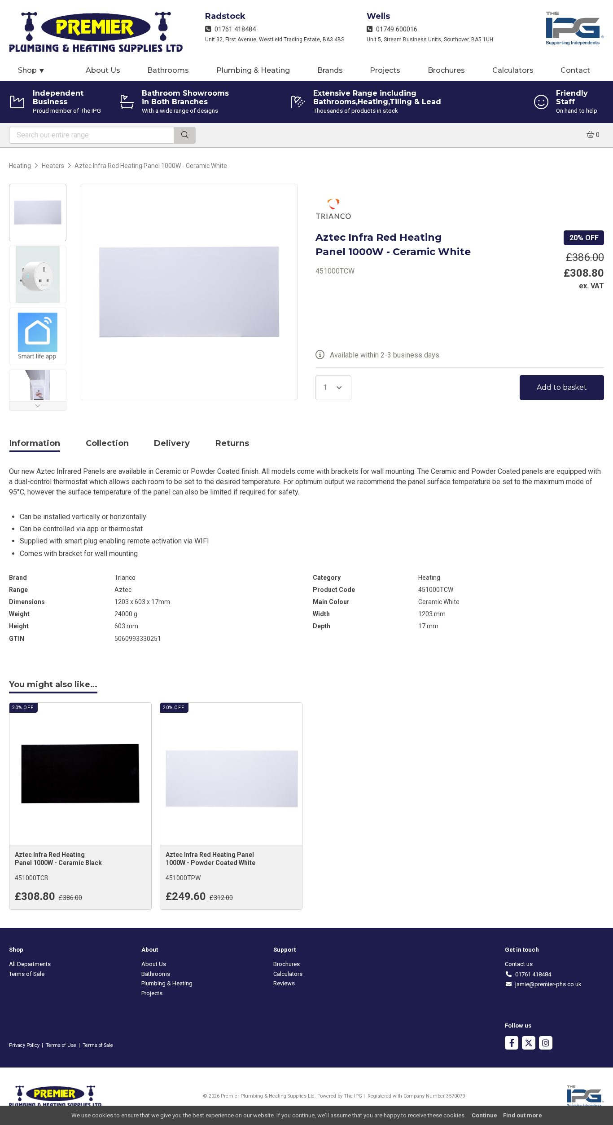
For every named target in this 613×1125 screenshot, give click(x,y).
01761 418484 (233, 29)
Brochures (446, 70)
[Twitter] (528, 1044)
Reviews (284, 983)
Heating (20, 165)
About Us (103, 70)
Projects (385, 70)
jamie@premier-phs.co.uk (547, 984)
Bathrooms (168, 70)
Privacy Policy (24, 1045)
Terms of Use (61, 1045)
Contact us (519, 964)
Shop (31, 70)
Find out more (522, 1115)
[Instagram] (545, 1044)
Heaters (53, 165)
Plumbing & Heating (253, 70)
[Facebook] (511, 1044)
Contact (575, 70)
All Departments (30, 964)
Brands (330, 70)
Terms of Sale (26, 974)
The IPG (353, 1096)
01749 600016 (394, 29)
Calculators (513, 70)
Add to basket (562, 387)
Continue (484, 1115)
